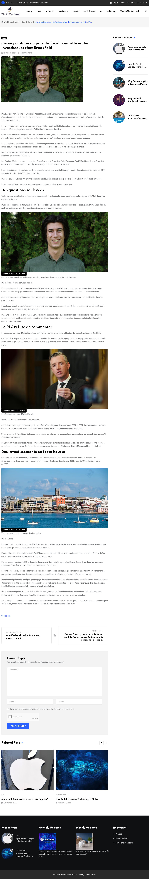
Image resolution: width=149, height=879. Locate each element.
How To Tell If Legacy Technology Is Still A (77, 799)
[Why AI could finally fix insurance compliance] (119, 100)
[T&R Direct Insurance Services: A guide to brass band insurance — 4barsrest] (119, 117)
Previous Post (15, 632)
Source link (5, 616)
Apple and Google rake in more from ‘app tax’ (24, 799)
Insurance (49, 11)
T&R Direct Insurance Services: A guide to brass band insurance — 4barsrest (43, 3)
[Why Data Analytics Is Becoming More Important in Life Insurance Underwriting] (119, 83)
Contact (118, 834)
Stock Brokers (89, 11)
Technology (111, 11)
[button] (101, 743)
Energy (30, 11)
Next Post (96, 631)
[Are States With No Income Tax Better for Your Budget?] (84, 841)
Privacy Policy (121, 838)
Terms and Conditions (124, 843)
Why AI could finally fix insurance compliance (137, 101)
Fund (39, 11)
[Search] (146, 11)
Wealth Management (129, 11)
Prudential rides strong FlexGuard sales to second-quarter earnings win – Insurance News (56, 854)
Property (76, 11)
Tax (100, 11)
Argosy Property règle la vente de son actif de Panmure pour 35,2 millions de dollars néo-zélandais (83, 637)
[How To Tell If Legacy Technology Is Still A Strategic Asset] (119, 65)
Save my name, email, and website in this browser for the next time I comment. (42, 709)
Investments (62, 11)
